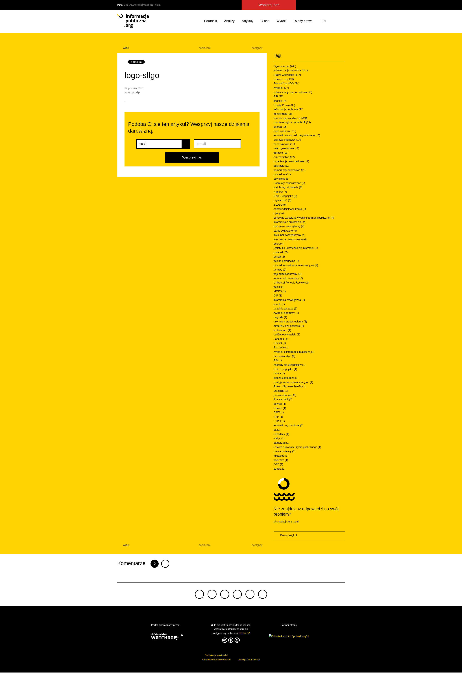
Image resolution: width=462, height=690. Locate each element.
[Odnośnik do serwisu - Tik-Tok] (301, 5)
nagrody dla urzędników (290, 364)
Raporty (280, 191)
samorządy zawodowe (290, 170)
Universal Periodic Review (291, 282)
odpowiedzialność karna (290, 208)
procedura (282, 174)
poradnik (281, 252)
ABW (279, 412)
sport (279, 243)
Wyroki (281, 21)
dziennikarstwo (284, 356)
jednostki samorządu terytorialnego (297, 135)
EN (324, 21)
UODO (280, 343)
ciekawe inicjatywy (287, 139)
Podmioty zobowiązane (289, 182)
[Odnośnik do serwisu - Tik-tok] (199, 594)
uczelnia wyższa (285, 308)
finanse (280, 100)
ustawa (280, 408)
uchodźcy (281, 434)
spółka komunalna (286, 260)
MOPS (280, 291)
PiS (278, 360)
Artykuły (247, 21)
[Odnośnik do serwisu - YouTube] (334, 5)
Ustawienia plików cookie (216, 659)
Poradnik (210, 21)
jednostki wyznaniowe (288, 425)
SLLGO (280, 204)
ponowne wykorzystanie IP (292, 122)
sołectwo (281, 460)
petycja (280, 403)
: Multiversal (249, 659)
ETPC (279, 421)
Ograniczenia (285, 66)
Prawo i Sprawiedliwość (290, 386)
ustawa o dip (284, 79)
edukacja (281, 165)
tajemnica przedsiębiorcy (290, 321)
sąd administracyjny (287, 273)
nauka (279, 373)
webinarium (282, 330)
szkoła (279, 468)
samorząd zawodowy (288, 278)
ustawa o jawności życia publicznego (297, 447)
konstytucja (283, 113)
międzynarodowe (286, 148)
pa (277, 429)
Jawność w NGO (286, 83)
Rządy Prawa (284, 105)
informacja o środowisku (290, 221)
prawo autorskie (285, 395)
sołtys (279, 438)
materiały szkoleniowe (289, 325)
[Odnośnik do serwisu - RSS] (341, 5)
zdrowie (281, 152)
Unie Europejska (285, 369)
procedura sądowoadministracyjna (296, 265)
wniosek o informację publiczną (294, 351)
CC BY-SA (244, 633)
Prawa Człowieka (287, 74)
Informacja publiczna (288, 109)
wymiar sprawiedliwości (290, 118)
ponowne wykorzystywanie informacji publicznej (304, 217)
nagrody (280, 317)
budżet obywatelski (287, 334)
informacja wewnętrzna (289, 299)
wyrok (279, 304)
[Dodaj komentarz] (165, 564)
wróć (125, 47)
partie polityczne (285, 230)
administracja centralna (291, 70)
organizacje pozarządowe (291, 161)
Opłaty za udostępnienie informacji (296, 247)
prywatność (282, 200)
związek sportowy (286, 312)
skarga (280, 126)
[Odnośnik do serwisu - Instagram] (327, 5)
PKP (278, 416)
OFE (278, 464)
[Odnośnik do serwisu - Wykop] (320, 5)
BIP (278, 96)
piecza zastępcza (286, 377)
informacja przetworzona (290, 239)
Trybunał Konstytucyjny (289, 234)
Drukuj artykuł (288, 535)
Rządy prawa (303, 21)
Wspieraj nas (268, 5)
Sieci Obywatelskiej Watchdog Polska (142, 5)
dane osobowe (285, 131)
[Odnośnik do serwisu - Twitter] (308, 5)
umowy (280, 269)
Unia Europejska (285, 195)
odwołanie (281, 178)
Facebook (281, 338)
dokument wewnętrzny (289, 226)
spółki (279, 286)
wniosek (281, 87)
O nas (265, 21)
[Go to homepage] (133, 21)
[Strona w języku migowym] (332, 21)
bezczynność (284, 144)
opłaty (279, 213)
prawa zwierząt (284, 451)
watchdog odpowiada (288, 187)
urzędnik (281, 390)
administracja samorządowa (293, 92)
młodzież (281, 455)
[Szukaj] (341, 21)
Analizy (229, 21)
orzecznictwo (284, 157)
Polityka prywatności (216, 655)
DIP (278, 295)
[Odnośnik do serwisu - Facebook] (315, 5)
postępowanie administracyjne (293, 382)
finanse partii (283, 399)
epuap (279, 256)
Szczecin (281, 347)
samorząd (281, 442)
